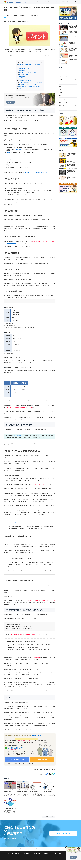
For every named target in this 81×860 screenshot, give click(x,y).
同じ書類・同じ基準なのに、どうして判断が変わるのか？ (30, 82)
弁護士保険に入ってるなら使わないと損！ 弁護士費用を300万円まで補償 (73, 50)
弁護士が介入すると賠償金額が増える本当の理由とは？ (73, 55)
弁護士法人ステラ (39, 735)
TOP (32, 1)
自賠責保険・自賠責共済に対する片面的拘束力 (28, 72)
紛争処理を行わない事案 (24, 68)
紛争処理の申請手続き (23, 74)
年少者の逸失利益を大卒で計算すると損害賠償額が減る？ (71, 154)
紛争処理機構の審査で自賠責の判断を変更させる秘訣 (29, 86)
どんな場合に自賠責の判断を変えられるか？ (28, 84)
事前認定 (8, 152)
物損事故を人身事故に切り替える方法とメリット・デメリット (73, 44)
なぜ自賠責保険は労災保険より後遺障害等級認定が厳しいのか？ (71, 166)
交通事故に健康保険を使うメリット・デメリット (73, 38)
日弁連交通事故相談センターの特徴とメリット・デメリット (49, 791)
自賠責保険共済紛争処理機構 (50, 816)
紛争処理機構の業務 (23, 70)
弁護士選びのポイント (66, 1)
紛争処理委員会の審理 (23, 76)
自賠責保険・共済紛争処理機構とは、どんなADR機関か (29, 64)
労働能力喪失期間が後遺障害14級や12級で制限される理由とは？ (72, 160)
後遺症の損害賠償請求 (74, 168)
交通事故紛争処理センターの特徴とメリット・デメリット (36, 791)
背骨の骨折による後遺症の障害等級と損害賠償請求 (71, 177)
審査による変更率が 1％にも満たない (18, 523)
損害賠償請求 (73, 162)
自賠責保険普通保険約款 (11, 243)
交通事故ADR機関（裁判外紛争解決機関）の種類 (23, 790)
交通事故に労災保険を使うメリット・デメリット (73, 32)
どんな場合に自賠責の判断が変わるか (25, 80)
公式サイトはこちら (42, 759)
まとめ (19, 88)
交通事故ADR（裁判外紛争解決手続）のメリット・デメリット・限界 (9, 791)
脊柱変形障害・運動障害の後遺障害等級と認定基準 (71, 171)
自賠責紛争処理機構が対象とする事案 (26, 67)
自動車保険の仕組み (38, 1)
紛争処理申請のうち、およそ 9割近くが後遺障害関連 (36, 173)
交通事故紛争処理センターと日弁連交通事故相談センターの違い (9, 808)
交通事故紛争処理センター (33, 203)
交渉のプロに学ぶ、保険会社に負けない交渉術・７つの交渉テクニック (73, 27)
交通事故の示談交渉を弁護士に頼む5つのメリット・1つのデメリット (73, 61)
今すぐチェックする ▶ (63, 833)
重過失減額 (18, 149)
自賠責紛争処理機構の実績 (24, 78)
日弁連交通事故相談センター (46, 203)
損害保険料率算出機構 (18, 435)
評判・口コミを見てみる (17, 759)
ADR (5, 17)
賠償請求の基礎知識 (48, 1)
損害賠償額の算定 (56, 1)
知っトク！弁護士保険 (59, 853)
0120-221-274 (15, 747)
